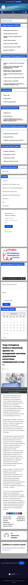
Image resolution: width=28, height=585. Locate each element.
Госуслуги (5, 180)
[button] (23, 12)
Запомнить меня (8, 300)
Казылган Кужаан (15, 536)
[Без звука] (21, 278)
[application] (14, 273)
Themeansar (14, 582)
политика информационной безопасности (9, 563)
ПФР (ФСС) (5, 198)
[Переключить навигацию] (13, 12)
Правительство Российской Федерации (12, 188)
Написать (8, 226)
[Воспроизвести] (4, 278)
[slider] (13, 278)
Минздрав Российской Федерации (11, 195)
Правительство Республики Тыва (11, 184)
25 (10, 330)
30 (4, 333)
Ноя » (5, 337)
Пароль (4, 292)
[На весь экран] (23, 278)
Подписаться (7, 20)
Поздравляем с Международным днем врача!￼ (21, 518)
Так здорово (5, 205)
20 (17, 327)
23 (4, 330)
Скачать (21, 563)
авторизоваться (6, 550)
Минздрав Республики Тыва (9, 191)
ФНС (3, 202)
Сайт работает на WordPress (9, 580)
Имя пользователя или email (9, 284)
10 (7, 325)
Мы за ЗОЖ (5, 171)
